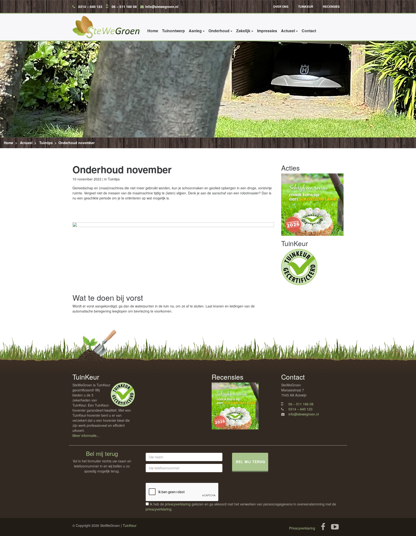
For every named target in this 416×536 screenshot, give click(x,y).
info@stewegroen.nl (161, 6)
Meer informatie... (85, 435)
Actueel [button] (288, 30)
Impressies (267, 30)
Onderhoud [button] (218, 30)
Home (152, 30)
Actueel (26, 142)
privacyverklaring (178, 504)
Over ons (280, 6)
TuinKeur (305, 6)
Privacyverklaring (302, 528)
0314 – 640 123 (90, 6)
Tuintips (46, 142)
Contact (309, 30)
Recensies (331, 6)
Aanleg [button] (195, 30)
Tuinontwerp (173, 30)
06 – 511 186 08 (124, 6)
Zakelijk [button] (243, 30)
